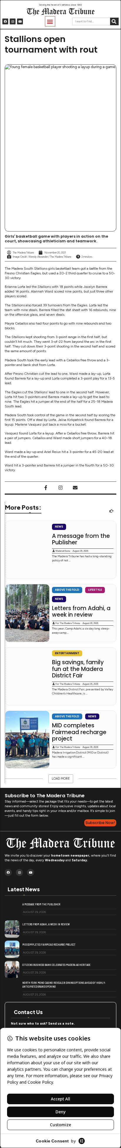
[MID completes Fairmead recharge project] (27, 739)
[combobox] (91, 21)
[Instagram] (13, 21)
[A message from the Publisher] (27, 549)
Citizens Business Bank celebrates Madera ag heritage (56, 964)
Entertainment (67, 653)
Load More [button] (61, 779)
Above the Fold (67, 590)
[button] (50, 21)
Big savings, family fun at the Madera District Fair (78, 669)
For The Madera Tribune (68, 623)
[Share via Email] (75, 488)
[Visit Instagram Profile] (60, 488)
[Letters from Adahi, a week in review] (27, 613)
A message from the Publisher (81, 539)
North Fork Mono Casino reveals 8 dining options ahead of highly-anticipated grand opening (63, 984)
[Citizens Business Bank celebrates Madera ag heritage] (12, 969)
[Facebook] (5, 21)
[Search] (114, 21)
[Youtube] (20, 21)
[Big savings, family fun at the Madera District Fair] (27, 676)
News (59, 526)
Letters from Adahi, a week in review (81, 611)
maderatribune (63, 551)
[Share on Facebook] (46, 488)
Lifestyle (95, 590)
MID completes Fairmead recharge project (79, 732)
